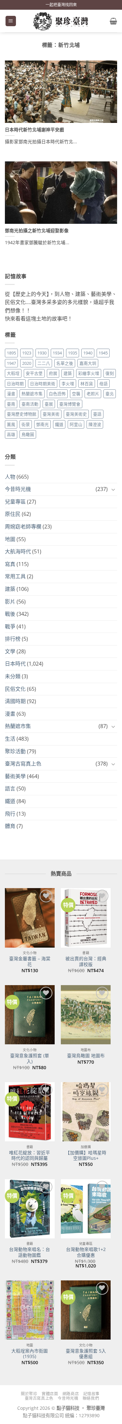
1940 (87, 353)
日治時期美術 (42, 383)
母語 (103, 383)
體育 (10, 826)
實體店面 (50, 1394)
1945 (103, 353)
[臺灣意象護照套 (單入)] (30, 1014)
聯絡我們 (91, 1398)
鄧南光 (42, 424)
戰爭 (10, 626)
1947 (11, 363)
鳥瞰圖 (27, 434)
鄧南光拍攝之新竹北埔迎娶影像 (37, 230)
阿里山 (76, 424)
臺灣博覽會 (69, 404)
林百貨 (86, 383)
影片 (10, 601)
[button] (11, 21)
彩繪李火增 (88, 373)
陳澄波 (94, 424)
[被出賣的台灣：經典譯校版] (86, 917)
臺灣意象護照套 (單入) (29, 1058)
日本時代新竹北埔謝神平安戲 (34, 129)
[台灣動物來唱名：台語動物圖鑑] (30, 1208)
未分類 (12, 676)
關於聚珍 (29, 1394)
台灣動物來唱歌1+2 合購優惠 (86, 1252)
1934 (57, 353)
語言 (10, 788)
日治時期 (15, 383)
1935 (72, 353)
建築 (67, 373)
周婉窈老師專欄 (23, 526)
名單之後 (64, 363)
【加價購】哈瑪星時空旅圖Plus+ (85, 1155)
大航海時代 (18, 551)
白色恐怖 (57, 394)
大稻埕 (13, 373)
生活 (10, 738)
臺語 (97, 414)
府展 (53, 373)
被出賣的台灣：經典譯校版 (85, 961)
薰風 (11, 424)
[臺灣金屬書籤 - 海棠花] (30, 917)
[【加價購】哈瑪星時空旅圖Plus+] (86, 1111)
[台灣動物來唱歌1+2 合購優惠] (86, 1208)
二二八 (43, 363)
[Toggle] (113, 489)
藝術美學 (15, 776)
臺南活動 (29, 404)
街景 (25, 424)
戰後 (10, 613)
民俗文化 (15, 688)
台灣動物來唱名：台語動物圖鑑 (29, 1252)
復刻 (109, 373)
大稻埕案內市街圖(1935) (29, 1353)
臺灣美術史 (76, 414)
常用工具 (15, 576)
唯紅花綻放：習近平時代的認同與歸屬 (29, 1155)
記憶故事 (91, 1394)
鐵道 (59, 424)
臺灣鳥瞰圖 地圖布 (86, 1056)
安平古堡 (34, 373)
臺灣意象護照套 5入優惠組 (86, 1353)
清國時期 (15, 701)
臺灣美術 (51, 414)
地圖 (10, 539)
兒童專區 (15, 501)
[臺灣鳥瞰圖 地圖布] (86, 1014)
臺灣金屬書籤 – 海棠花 (29, 961)
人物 (10, 476)
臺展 (49, 404)
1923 (26, 353)
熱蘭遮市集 (32, 394)
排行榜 (12, 638)
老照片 (93, 394)
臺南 (11, 404)
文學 (10, 651)
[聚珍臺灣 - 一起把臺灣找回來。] (61, 21)
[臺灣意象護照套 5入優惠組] (86, 1310)
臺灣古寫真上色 (23, 763)
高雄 (11, 434)
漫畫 (11, 394)
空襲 (76, 394)
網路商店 (70, 1394)
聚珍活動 (15, 751)
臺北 (109, 394)
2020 (26, 363)
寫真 (10, 564)
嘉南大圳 (87, 363)
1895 (11, 353)
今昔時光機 (18, 489)
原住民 (12, 513)
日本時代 (15, 663)
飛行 (10, 813)
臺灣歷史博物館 (21, 414)
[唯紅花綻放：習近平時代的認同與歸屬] (30, 1111)
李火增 (67, 383)
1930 (42, 353)
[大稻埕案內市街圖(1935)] (30, 1310)
